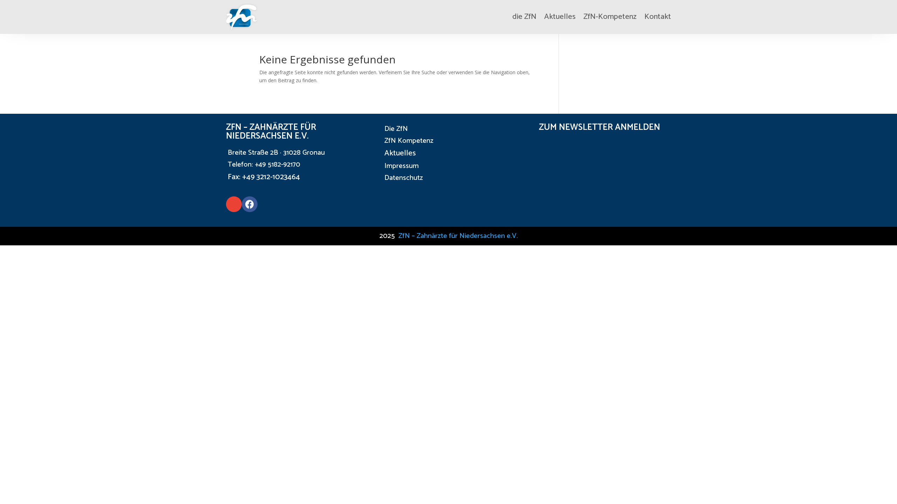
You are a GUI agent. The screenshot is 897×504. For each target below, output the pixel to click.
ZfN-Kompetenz (610, 16)
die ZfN (524, 16)
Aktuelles (560, 16)
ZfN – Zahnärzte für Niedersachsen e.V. (458, 236)
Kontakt (657, 16)
